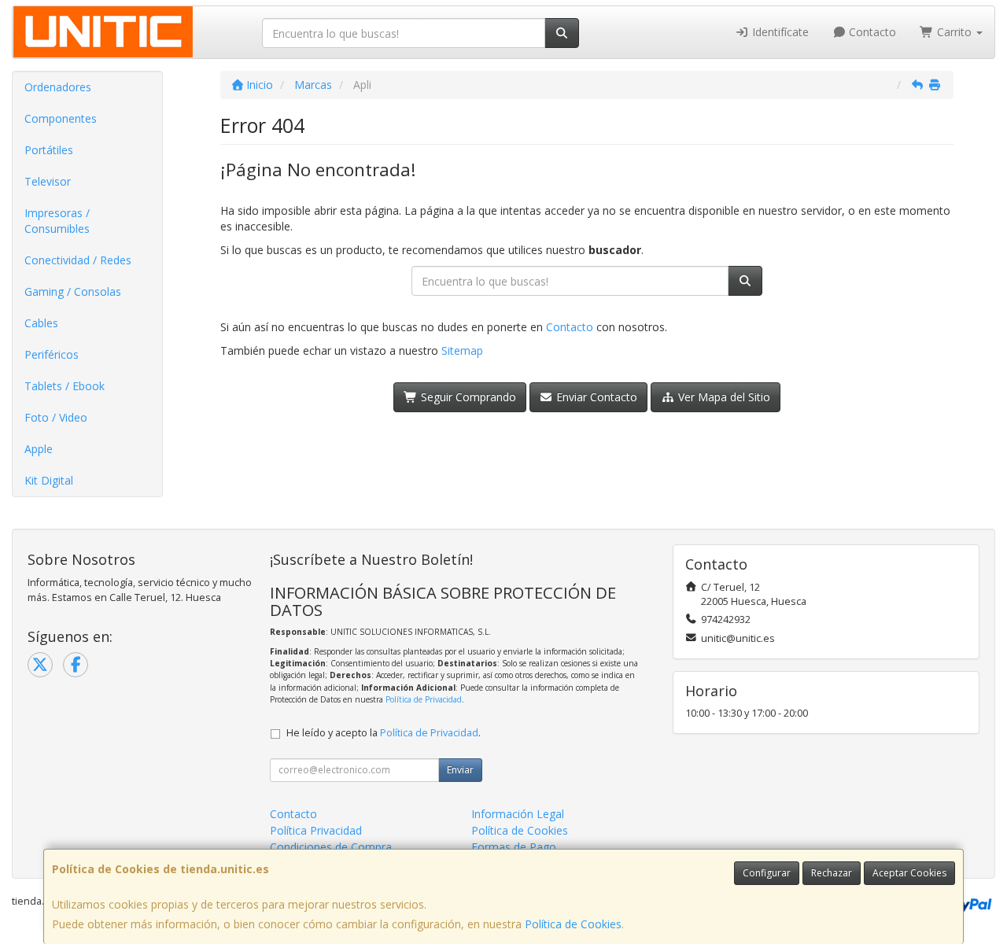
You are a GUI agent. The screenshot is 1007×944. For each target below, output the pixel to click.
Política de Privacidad (423, 699)
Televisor (47, 181)
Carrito (954, 31)
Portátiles (48, 149)
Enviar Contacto (595, 396)
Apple (38, 448)
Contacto (871, 31)
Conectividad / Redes (77, 260)
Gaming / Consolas (72, 291)
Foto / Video (55, 417)
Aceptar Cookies (909, 872)
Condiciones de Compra (331, 846)
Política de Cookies (573, 923)
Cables (41, 322)
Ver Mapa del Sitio (722, 396)
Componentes (60, 118)
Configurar (767, 872)
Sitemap (462, 350)
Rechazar (831, 872)
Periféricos (51, 354)
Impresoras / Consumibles (57, 220)
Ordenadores (57, 86)
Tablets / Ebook (64, 385)
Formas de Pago (513, 846)
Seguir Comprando (467, 396)
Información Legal (517, 813)
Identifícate (779, 31)
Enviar (460, 769)
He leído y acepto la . (383, 732)
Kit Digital (48, 480)
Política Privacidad (316, 830)
